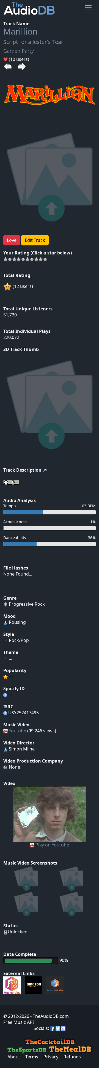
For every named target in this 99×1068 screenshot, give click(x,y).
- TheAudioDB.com (49, 1016)
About (13, 1057)
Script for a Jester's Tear (33, 42)
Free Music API (18, 1022)
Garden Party (18, 50)
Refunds (72, 1057)
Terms (31, 1057)
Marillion (20, 31)
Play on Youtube (52, 845)
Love (11, 240)
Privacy (50, 1057)
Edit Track (35, 240)
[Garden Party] (50, 814)
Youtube (17, 731)
